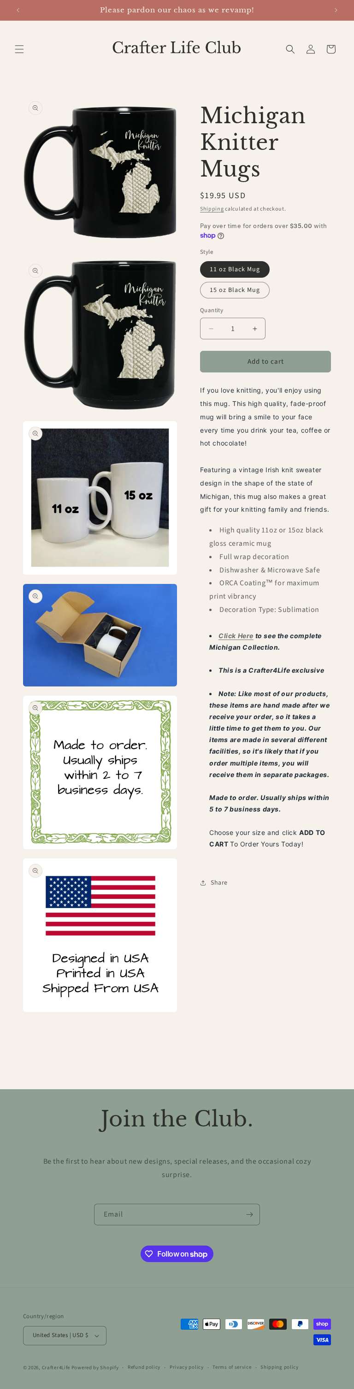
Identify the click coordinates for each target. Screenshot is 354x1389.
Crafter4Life (56, 1367)
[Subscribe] (249, 1214)
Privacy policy (187, 1367)
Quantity (211, 310)
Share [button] (219, 882)
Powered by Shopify (95, 1367)
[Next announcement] (336, 10)
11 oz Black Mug (235, 269)
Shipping (212, 209)
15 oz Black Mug (235, 290)
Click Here (236, 636)
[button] (19, 49)
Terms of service (231, 1367)
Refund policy (144, 1367)
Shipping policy (279, 1367)
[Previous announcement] (18, 10)
